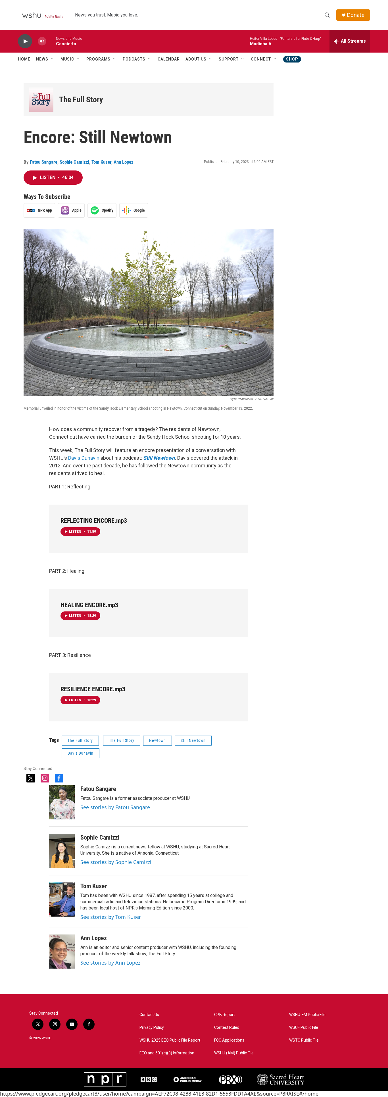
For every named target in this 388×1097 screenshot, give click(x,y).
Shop (292, 59)
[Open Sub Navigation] (52, 59)
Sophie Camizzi (74, 162)
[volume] (42, 41)
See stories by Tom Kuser (110, 916)
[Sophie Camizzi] (62, 851)
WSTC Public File (304, 1040)
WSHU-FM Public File (307, 1015)
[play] (25, 41)
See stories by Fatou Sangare (115, 807)
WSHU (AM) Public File (234, 1053)
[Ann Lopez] (62, 951)
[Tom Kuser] (62, 899)
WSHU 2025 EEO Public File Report (169, 1040)
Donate (355, 15)
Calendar (169, 59)
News (42, 59)
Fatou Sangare (43, 162)
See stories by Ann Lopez (110, 962)
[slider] (51, 41)
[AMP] (188, 1079)
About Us (195, 59)
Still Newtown (159, 458)
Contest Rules (226, 1027)
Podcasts (134, 59)
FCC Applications (229, 1040)
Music (67, 59)
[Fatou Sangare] (62, 802)
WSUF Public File (303, 1027)
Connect (261, 59)
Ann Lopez (123, 162)
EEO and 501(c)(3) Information (166, 1053)
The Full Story (81, 99)
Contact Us (149, 1015)
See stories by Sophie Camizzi (115, 862)
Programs (98, 59)
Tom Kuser (101, 162)
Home (24, 59)
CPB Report (224, 1015)
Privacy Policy (151, 1027)
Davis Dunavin (84, 458)
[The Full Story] (41, 100)
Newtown (157, 740)
